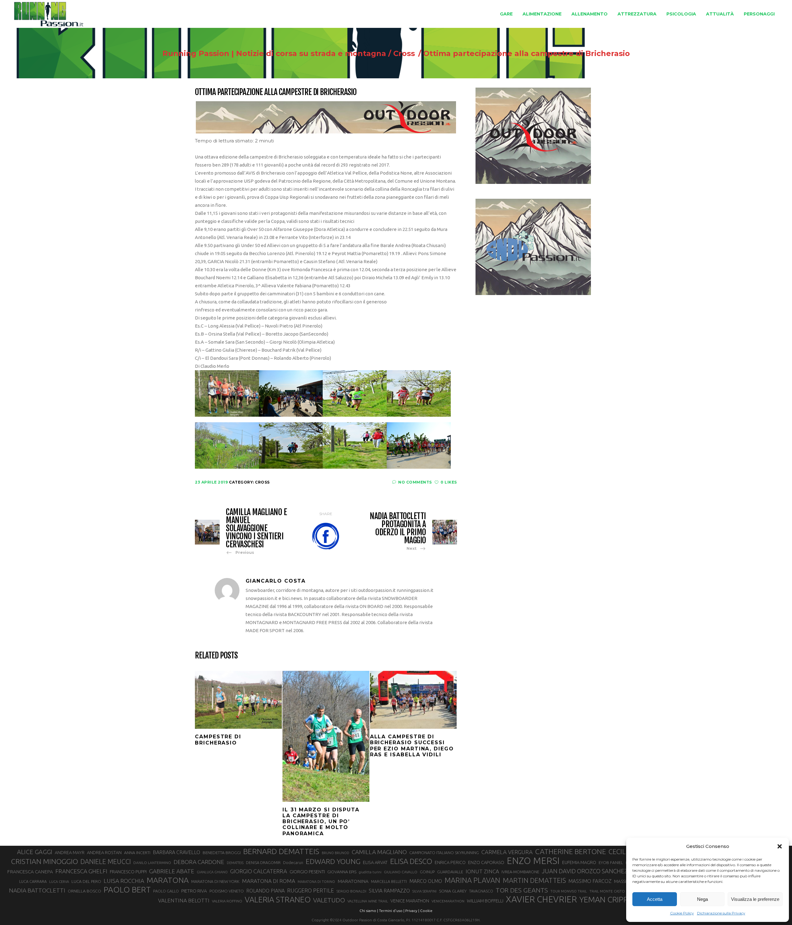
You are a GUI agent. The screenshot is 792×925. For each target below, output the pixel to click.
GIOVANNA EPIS (341, 871)
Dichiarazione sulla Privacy (721, 913)
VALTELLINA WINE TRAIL (367, 901)
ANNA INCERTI (137, 852)
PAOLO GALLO (166, 891)
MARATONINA (353, 881)
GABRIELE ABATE (171, 871)
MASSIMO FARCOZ (590, 881)
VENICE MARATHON (409, 900)
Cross (404, 53)
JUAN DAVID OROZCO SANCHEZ (585, 871)
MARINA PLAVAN (472, 880)
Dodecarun (293, 862)
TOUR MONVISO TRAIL (568, 891)
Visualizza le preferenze (755, 899)
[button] (780, 846)
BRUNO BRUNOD (335, 853)
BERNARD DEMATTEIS (281, 851)
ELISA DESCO (411, 862)
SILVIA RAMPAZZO (389, 890)
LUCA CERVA (59, 882)
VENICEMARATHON (448, 901)
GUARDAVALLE (450, 872)
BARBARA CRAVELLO (176, 852)
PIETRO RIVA (194, 890)
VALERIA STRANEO (278, 900)
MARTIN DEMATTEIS (534, 880)
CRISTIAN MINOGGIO (44, 861)
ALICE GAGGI (34, 851)
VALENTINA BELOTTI (183, 900)
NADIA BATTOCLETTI (37, 890)
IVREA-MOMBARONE (520, 872)
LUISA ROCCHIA (124, 880)
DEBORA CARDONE (199, 861)
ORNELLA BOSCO (84, 890)
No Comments (415, 482)
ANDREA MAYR (69, 852)
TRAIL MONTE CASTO (607, 891)
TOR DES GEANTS (522, 890)
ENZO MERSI (533, 861)
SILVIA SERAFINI (424, 891)
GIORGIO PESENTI (307, 871)
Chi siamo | (368, 911)
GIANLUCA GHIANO (212, 872)
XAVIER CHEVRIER (541, 899)
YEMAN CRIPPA (606, 900)
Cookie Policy (682, 913)
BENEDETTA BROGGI (222, 852)
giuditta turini (370, 872)
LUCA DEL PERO (86, 881)
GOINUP (427, 872)
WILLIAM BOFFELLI (485, 900)
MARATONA (168, 880)
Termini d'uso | (391, 911)
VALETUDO (329, 900)
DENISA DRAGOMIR (263, 862)
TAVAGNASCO (481, 891)
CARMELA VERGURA (507, 852)
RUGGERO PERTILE (310, 890)
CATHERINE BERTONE (570, 851)
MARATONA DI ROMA (268, 881)
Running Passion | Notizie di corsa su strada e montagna (274, 53)
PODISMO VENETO (226, 891)
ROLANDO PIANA (265, 890)
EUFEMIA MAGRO (579, 862)
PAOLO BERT (127, 890)
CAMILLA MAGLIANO (379, 852)
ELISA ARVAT (375, 862)
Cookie (426, 911)
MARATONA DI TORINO (316, 882)
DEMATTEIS (235, 863)
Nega (702, 899)
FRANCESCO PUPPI (128, 871)
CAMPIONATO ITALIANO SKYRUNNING (444, 852)
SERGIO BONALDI (351, 891)
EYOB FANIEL (611, 862)
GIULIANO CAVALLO (400, 872)
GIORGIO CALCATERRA (258, 871)
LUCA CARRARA (33, 881)
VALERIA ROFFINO (227, 901)
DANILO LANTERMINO (152, 863)
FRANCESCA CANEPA (30, 871)
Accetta (654, 899)
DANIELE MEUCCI (105, 861)
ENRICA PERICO (450, 862)
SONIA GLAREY (453, 890)
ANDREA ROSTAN (104, 852)
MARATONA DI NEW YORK (215, 881)
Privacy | (412, 911)
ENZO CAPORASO (486, 862)
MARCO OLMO (425, 881)
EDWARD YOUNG (333, 861)
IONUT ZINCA (482, 871)
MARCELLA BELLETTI (389, 881)
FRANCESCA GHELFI (81, 871)
